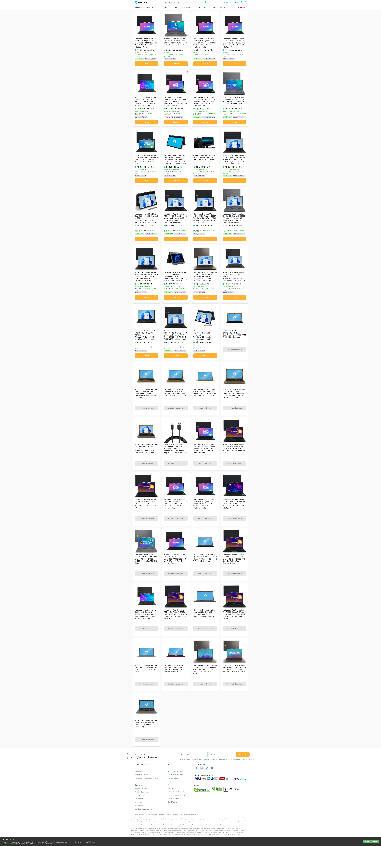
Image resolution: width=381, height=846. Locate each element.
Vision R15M (162, 7)
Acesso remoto (173, 778)
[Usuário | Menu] (242, 2)
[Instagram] (202, 768)
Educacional (139, 799)
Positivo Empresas (141, 792)
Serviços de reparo (174, 799)
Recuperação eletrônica (176, 792)
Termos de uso (140, 771)
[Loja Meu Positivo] (140, 2)
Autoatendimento (174, 768)
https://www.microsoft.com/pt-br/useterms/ (193, 825)
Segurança (203, 7)
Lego (213, 7)
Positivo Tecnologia (141, 788)
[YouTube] (212, 768)
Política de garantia (141, 775)
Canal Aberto (172, 802)
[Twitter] (207, 768)
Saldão (222, 7)
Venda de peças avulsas (176, 795)
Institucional (139, 768)
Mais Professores (141, 805)
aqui (39, 843)
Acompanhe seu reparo (176, 771)
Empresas (235, 2)
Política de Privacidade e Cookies (243, 759)
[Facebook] (196, 768)
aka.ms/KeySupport (142, 821)
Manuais (171, 788)
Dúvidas (170, 781)
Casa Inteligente (188, 7)
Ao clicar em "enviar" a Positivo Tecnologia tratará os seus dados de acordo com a (216, 759)
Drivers (170, 785)
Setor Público (139, 795)
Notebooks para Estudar (143, 809)
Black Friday (139, 802)
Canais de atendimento (176, 775)
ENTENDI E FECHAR (370, 841)
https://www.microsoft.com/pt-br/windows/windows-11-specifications (211, 832)
